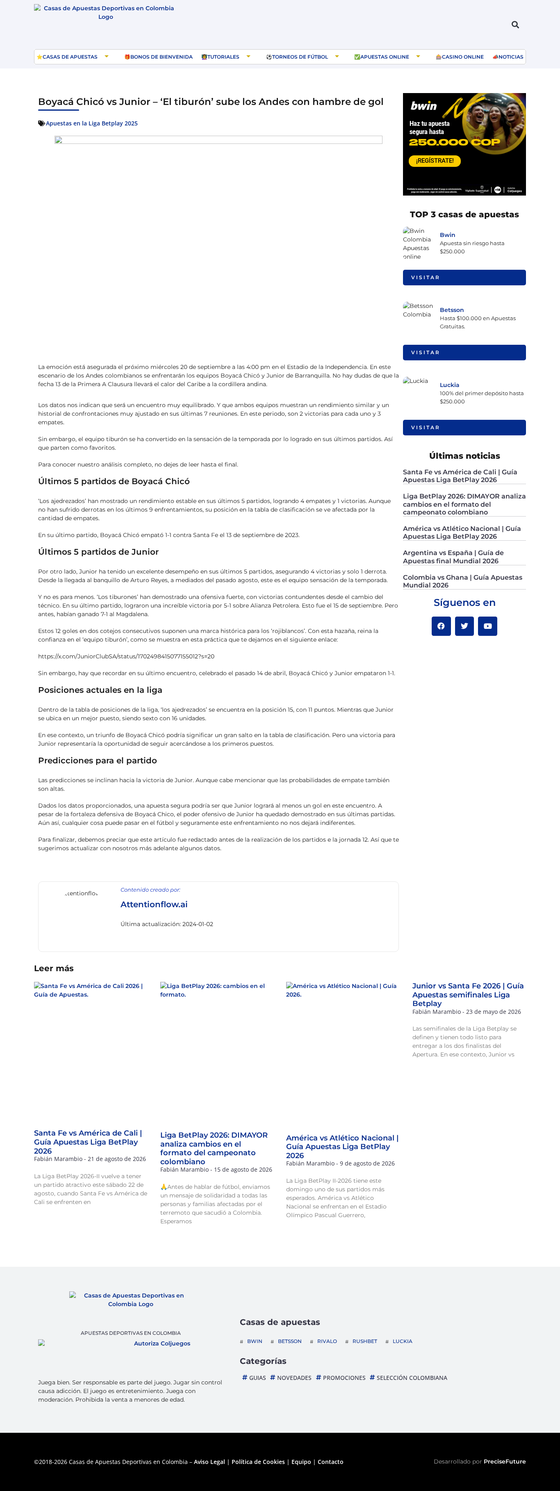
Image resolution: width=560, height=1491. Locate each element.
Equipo (301, 1462)
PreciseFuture (505, 1461)
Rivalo (327, 1341)
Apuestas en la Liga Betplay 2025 (92, 123)
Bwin (447, 235)
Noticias (511, 57)
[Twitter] (464, 626)
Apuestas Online (384, 57)
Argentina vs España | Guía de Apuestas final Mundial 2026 (453, 557)
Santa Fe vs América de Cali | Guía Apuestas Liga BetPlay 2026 (460, 476)
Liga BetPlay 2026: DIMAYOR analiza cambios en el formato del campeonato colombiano (464, 504)
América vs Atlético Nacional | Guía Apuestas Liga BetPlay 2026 (462, 532)
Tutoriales (223, 57)
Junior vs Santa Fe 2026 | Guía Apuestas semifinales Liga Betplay (468, 994)
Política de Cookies (258, 1462)
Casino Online (463, 57)
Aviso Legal (209, 1462)
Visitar (425, 277)
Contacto (331, 1462)
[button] (515, 25)
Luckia (450, 385)
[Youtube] (487, 626)
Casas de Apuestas (70, 57)
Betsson (452, 310)
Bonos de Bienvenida (161, 57)
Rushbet (365, 1341)
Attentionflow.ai (154, 904)
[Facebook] (441, 626)
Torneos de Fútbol (300, 57)
